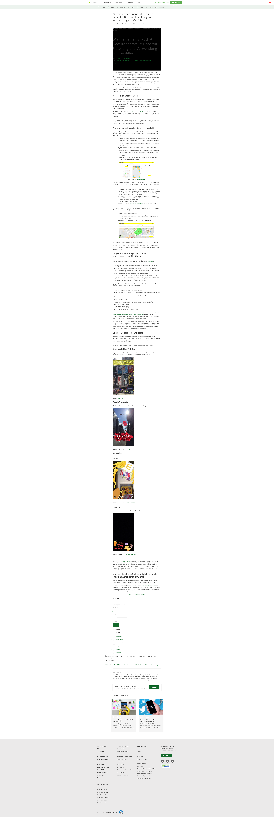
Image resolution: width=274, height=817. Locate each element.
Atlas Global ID (120, 772)
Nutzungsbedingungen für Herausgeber (146, 775)
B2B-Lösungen (120, 764)
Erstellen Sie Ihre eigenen (136, 203)
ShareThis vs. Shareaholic (103, 797)
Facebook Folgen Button (103, 769)
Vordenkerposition (120, 642)
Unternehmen (130, 2)
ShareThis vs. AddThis (102, 789)
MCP (98, 748)
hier (143, 194)
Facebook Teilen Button (102, 756)
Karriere (139, 751)
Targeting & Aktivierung (122, 751)
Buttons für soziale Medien (103, 754)
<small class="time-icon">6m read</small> (150, 723)
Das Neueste (119, 636)
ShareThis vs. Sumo (101, 802)
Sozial (112, 7)
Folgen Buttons (100, 764)
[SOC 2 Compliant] (121, 812)
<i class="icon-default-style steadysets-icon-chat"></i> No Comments (133, 60)
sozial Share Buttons (125, 561)
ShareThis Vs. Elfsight (102, 794)
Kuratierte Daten (121, 762)
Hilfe (98, 777)
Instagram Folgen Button (103, 767)
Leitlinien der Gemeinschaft (148, 313)
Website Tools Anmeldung (176, 4)
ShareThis (118, 58)
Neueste (103, 7)
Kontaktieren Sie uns (163, 2)
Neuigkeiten (161, 7)
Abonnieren (154, 687)
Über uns (139, 748)
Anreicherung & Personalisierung (124, 756)
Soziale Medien (141, 24)
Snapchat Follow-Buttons (136, 111)
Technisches (140, 754)
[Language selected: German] (271, 2)
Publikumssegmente (122, 759)
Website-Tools (107, 2)
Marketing (122, 7)
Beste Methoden (125, 58)
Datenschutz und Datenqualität (124, 769)
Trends (151, 7)
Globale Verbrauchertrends (123, 775)
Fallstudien (118, 652)
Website (132, 7)
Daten (141, 7)
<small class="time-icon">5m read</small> (123, 723)
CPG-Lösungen (120, 767)
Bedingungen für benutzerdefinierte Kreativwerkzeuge (128, 314)
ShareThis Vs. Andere (102, 787)
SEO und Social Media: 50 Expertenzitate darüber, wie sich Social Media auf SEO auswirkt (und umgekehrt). (133, 665)
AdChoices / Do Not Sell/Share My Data (146, 768)
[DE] (271, 2)
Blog (139, 2)
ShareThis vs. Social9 (102, 800)
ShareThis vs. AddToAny (102, 792)
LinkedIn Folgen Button (102, 772)
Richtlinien (150, 261)
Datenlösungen (119, 2)
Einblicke (118, 649)
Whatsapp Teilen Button (103, 759)
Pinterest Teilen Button (102, 762)
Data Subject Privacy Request (144, 778)
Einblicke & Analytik (121, 754)
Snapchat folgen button (145, 584)
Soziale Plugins (100, 775)
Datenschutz (140, 766)
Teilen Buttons (100, 751)
